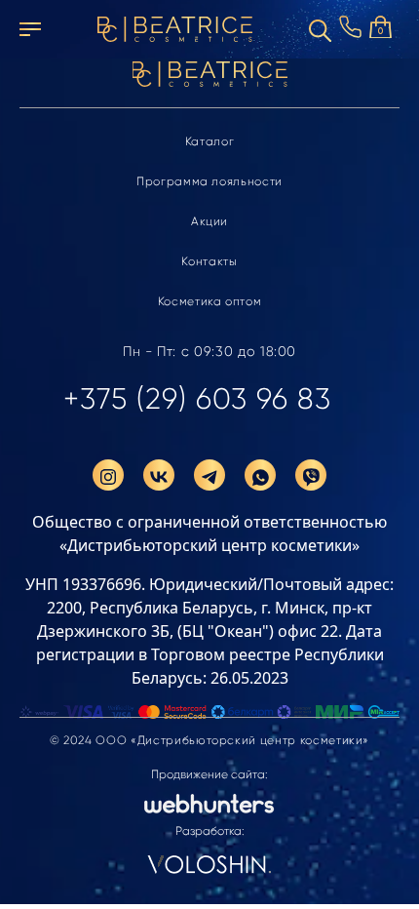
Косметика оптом (210, 301)
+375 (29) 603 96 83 (197, 399)
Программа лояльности (209, 181)
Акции (209, 221)
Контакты (209, 261)
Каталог (210, 141)
